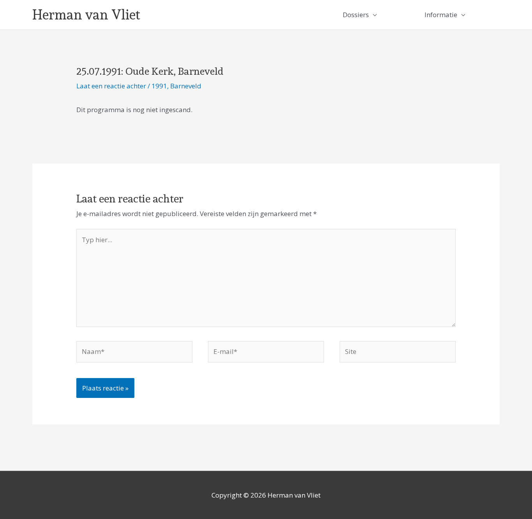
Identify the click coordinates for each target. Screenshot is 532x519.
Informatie (441, 14)
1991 (159, 85)
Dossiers (356, 14)
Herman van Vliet (86, 15)
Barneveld (185, 85)
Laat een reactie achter (111, 85)
